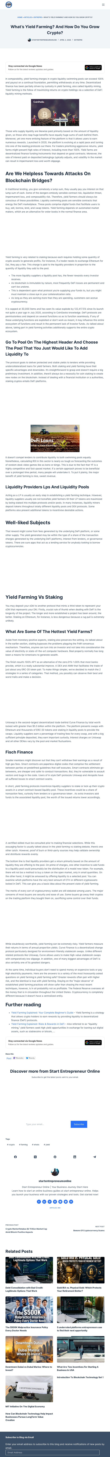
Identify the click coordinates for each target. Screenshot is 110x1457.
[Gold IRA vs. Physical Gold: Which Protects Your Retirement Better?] (80, 1270)
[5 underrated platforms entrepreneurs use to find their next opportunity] (80, 1309)
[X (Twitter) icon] (60, 1202)
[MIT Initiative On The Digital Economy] (29, 1389)
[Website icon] (55, 1202)
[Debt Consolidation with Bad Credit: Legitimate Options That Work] (29, 1270)
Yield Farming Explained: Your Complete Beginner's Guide (42, 1012)
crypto (11, 1144)
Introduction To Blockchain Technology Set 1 (80, 1377)
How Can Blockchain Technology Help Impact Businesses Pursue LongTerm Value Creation (29, 1416)
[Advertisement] (55, 233)
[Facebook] (15, 1157)
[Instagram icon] (66, 1202)
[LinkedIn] (75, 1157)
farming (23, 1144)
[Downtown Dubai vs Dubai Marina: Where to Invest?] (29, 1349)
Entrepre (38, 17)
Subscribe (79, 1124)
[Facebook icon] (39, 1202)
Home (19, 17)
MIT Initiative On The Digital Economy (25, 1406)
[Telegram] (94, 1157)
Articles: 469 (55, 1208)
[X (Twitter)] (35, 1157)
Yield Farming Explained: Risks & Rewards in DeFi (38, 1024)
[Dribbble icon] (50, 1202)
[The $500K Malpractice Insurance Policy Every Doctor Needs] (29, 1309)
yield (47, 1144)
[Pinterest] (55, 1157)
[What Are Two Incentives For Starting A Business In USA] (80, 1349)
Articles (28, 17)
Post (11, 1058)
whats (35, 1144)
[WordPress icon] (71, 1202)
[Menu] (103, 4)
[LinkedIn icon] (44, 1202)
